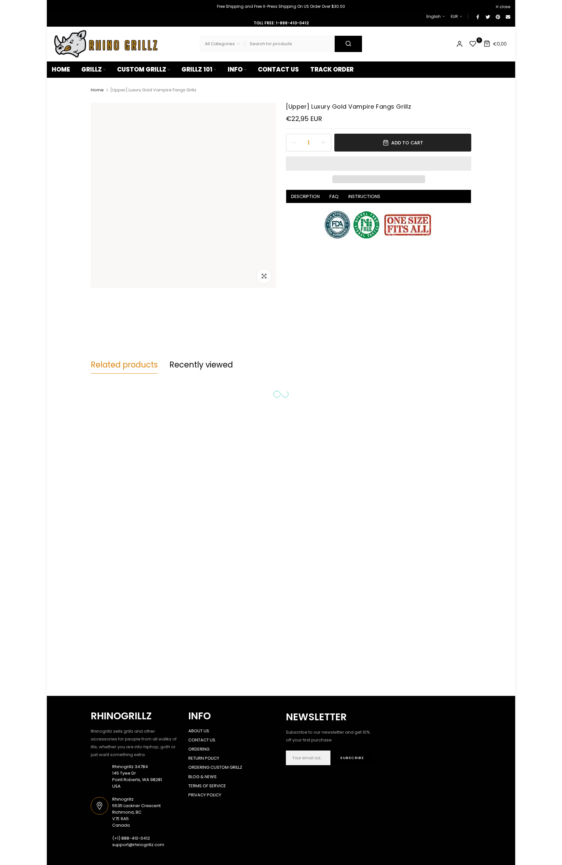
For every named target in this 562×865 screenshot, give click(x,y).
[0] (472, 43)
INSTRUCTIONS (364, 196)
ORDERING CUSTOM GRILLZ (215, 767)
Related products (124, 364)
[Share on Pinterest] (497, 16)
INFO (235, 69)
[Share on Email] (507, 16)
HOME (61, 69)
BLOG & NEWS (202, 777)
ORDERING (198, 749)
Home (97, 90)
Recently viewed (201, 364)
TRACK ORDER (332, 69)
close (60, 7)
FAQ (334, 196)
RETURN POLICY (203, 758)
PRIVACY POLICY (204, 795)
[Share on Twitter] (487, 16)
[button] (378, 163)
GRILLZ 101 (196, 69)
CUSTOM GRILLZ (141, 69)
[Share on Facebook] (477, 16)
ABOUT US (198, 731)
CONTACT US (278, 69)
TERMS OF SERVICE (207, 786)
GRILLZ (91, 69)
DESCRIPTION (305, 196)
